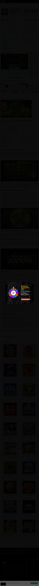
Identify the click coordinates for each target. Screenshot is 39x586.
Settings (26, 583)
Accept (34, 583)
